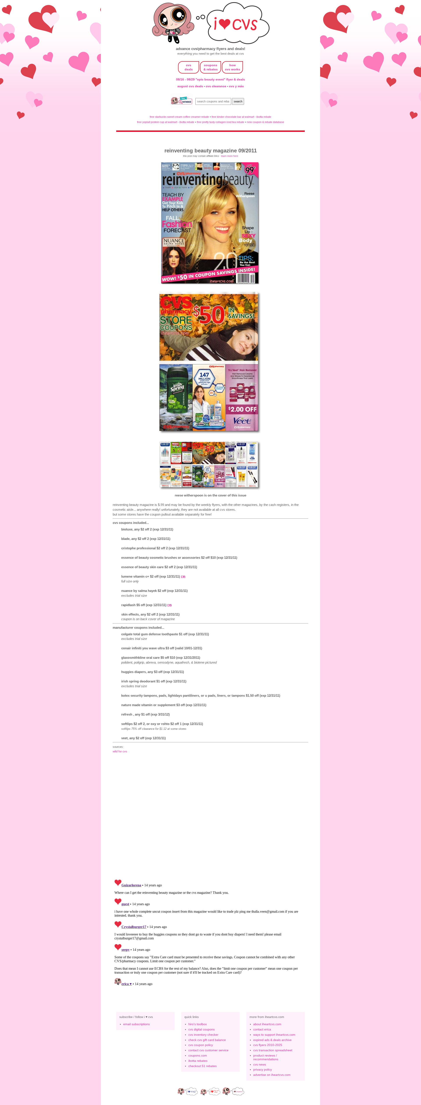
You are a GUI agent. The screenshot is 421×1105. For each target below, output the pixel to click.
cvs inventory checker (203, 1034)
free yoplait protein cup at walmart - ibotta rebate (165, 122)
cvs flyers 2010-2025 (267, 1045)
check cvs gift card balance (207, 1040)
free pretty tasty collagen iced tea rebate (220, 122)
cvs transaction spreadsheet (272, 1050)
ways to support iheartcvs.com (274, 1034)
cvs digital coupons (201, 1029)
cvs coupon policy (200, 1045)
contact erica (262, 1029)
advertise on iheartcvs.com (272, 1074)
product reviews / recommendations (265, 1057)
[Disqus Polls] (210, 818)
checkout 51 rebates (202, 1066)
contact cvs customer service (208, 1050)
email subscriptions (136, 1024)
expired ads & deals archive (272, 1040)
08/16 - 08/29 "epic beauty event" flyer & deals (210, 79)
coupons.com (197, 1055)
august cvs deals (190, 86)
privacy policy (262, 1069)
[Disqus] (210, 932)
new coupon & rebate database (265, 122)
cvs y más (236, 86)
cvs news (259, 1064)
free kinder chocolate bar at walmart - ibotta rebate (241, 116)
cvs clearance (216, 86)
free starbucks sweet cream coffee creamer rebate (179, 116)
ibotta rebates (197, 1060)
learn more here (229, 156)
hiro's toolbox (197, 1024)
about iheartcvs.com (267, 1024)
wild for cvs (120, 751)
